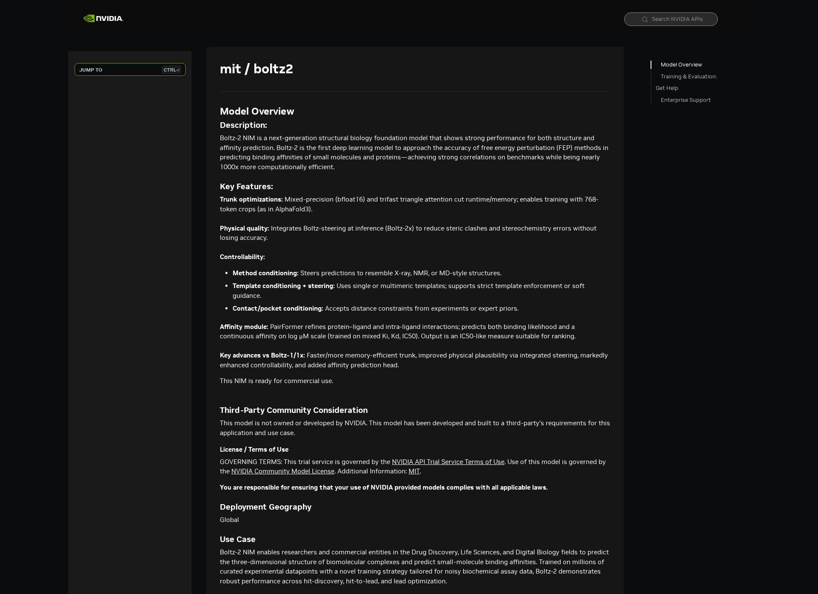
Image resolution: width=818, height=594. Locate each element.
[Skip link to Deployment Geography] (214, 507)
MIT (414, 471)
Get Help (667, 88)
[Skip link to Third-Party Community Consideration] (214, 410)
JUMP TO (129, 69)
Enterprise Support (686, 100)
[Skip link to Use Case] (214, 539)
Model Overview (681, 64)
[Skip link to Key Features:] (214, 187)
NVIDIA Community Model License (282, 471)
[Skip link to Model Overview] (214, 111)
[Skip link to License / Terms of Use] (214, 449)
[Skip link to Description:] (214, 125)
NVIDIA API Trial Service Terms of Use (448, 462)
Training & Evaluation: (689, 76)
